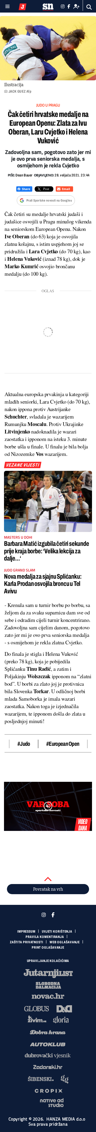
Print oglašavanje (48, 947)
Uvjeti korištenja (57, 931)
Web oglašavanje (65, 942)
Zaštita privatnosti (26, 942)
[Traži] (89, 7)
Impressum (26, 931)
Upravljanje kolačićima (48, 961)
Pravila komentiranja (45, 937)
